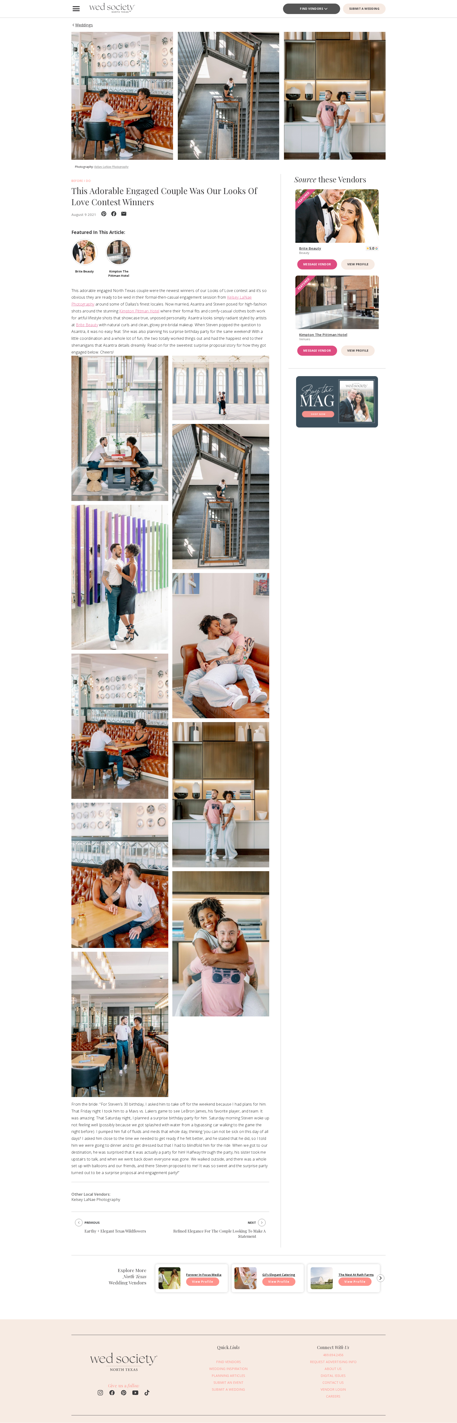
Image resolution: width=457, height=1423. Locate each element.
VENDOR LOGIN (333, 1389)
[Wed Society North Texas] (112, 8)
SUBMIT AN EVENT (228, 1382)
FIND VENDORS (311, 9)
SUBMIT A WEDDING (364, 9)
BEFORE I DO (81, 181)
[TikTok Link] (147, 1393)
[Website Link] (123, 1373)
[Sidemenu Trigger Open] (76, 9)
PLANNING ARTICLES (228, 1375)
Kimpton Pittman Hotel (139, 311)
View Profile (358, 264)
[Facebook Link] (112, 1393)
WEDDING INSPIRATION (228, 1368)
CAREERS (333, 1396)
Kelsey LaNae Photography (111, 167)
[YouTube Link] (135, 1393)
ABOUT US (333, 1368)
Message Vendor (317, 264)
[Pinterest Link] (123, 1393)
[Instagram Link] (100, 1393)
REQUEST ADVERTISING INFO (333, 1362)
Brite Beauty (87, 324)
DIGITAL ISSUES (333, 1375)
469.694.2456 (333, 1355)
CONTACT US (333, 1382)
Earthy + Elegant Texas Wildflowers (115, 1231)
